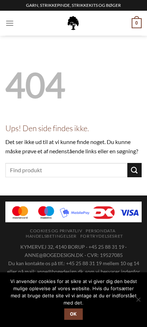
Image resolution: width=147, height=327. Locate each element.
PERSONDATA (100, 230)
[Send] (134, 170)
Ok (73, 314)
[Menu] (9, 23)
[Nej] (138, 301)
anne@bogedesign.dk (60, 271)
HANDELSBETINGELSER (51, 236)
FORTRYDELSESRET (101, 236)
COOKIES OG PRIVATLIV (56, 230)
